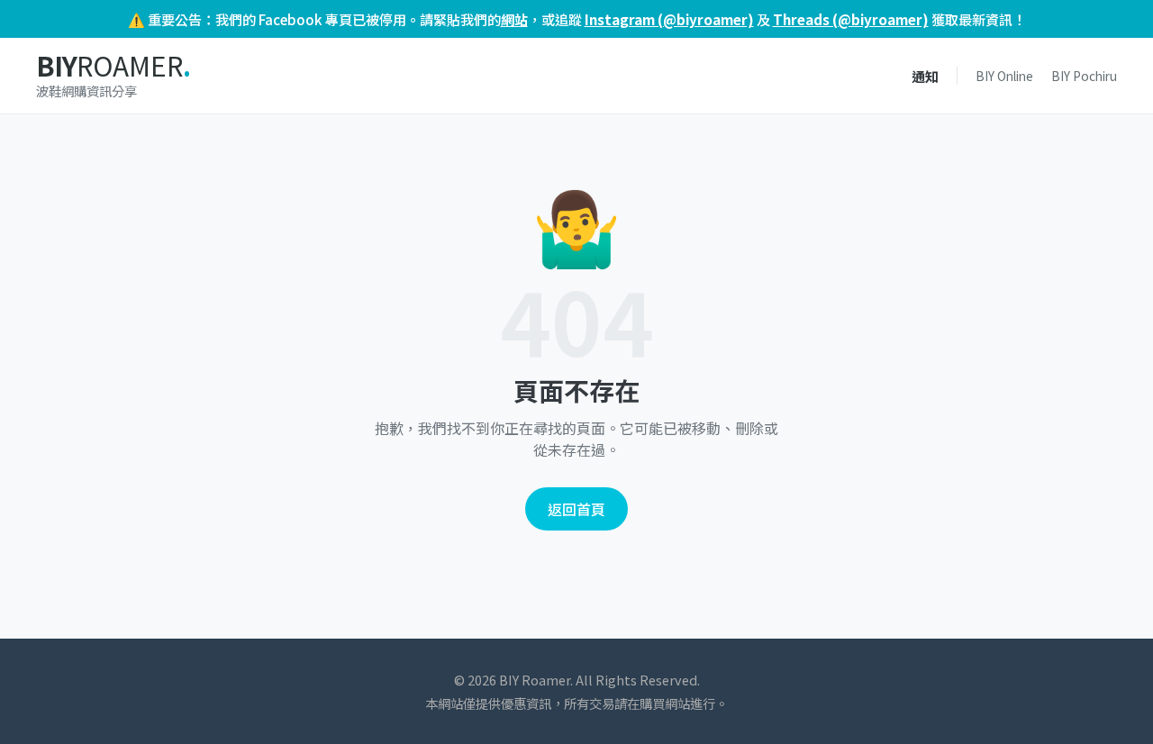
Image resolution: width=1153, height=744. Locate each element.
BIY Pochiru (1084, 76)
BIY (113, 66)
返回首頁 (576, 509)
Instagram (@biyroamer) (669, 19)
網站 (514, 19)
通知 (925, 76)
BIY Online (1004, 76)
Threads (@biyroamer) (851, 19)
